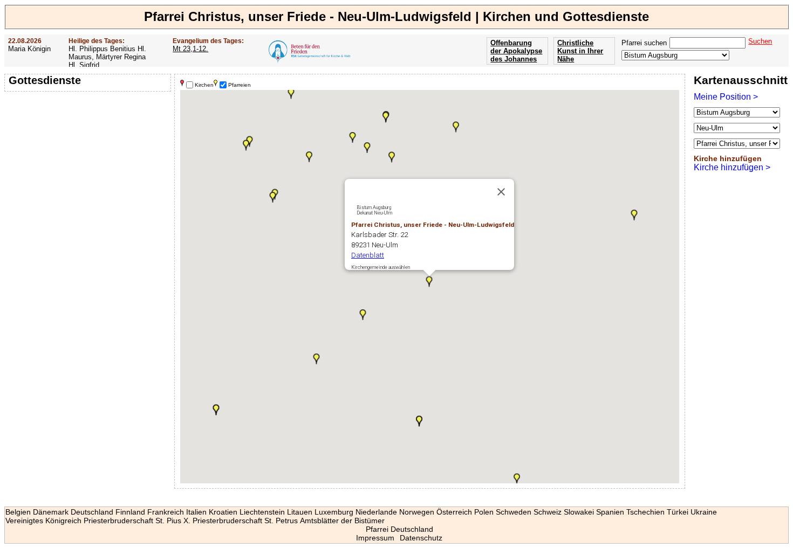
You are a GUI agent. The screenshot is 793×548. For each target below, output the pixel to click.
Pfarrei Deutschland (399, 529)
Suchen (760, 41)
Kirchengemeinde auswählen (380, 267)
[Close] (501, 192)
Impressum (375, 537)
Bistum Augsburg (374, 207)
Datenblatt (367, 255)
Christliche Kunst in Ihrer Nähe (580, 51)
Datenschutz (421, 537)
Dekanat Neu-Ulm (374, 213)
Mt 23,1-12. (190, 49)
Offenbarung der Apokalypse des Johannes (516, 51)
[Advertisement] (89, 164)
